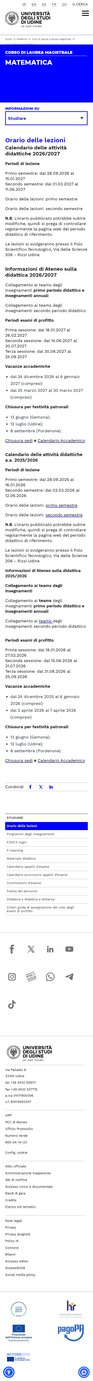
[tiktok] (12, 1008)
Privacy (10, 1227)
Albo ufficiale (15, 1166)
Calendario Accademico (61, 440)
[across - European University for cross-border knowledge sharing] (18, 1358)
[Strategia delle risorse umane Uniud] (70, 1310)
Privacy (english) (17, 1234)
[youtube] (69, 953)
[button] (8, 1372)
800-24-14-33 (16, 1142)
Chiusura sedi (19, 440)
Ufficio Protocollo (19, 1129)
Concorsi (12, 1248)
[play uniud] (31, 980)
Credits (10, 1200)
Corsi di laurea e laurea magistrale (51, 39)
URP (8, 1115)
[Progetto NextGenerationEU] (18, 1334)
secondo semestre (64, 514)
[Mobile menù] (85, 13)
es (44, 4)
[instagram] (12, 980)
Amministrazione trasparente (28, 1173)
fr (54, 4)
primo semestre (61, 505)
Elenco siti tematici (20, 1207)
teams (45, 620)
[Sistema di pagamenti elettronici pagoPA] (70, 1334)
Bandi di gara (15, 1193)
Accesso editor (17, 1261)
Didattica (22, 39)
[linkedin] (50, 953)
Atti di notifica (16, 1180)
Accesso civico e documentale (29, 1187)
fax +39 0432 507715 (21, 1089)
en (34, 4)
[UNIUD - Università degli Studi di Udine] (27, 18)
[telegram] (69, 980)
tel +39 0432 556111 (20, 1082)
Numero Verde (16, 1136)
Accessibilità (15, 1268)
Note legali (13, 1221)
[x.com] (31, 953)
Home (8, 39)
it (24, 4)
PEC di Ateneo (16, 1122)
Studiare (15, 818)
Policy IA (12, 1241)
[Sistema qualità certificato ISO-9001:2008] (18, 1310)
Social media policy (20, 1275)
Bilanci (10, 1254)
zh (64, 4)
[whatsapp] (50, 980)
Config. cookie (16, 1152)
